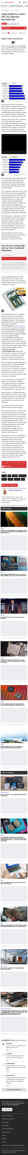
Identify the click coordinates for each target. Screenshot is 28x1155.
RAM (12, 10)
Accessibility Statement (7, 1128)
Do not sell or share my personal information (13, 1145)
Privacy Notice (21, 264)
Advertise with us (6, 1132)
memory (17, 479)
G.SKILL (10, 479)
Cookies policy (5, 1125)
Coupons (4, 1138)
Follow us (16, 33)
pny (9, 476)
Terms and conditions (7, 1115)
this (12, 400)
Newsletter (23, 33)
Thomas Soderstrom (14, 23)
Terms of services (19, 262)
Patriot (4, 479)
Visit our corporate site (13, 1104)
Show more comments (13, 1089)
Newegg (15, 476)
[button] (26, 2)
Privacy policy (5, 1122)
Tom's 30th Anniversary (16, 6)
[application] (14, 143)
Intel (23, 479)
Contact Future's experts (8, 1119)
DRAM (16, 10)
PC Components (5, 10)
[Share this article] (2, 33)
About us (4, 1135)
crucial (4, 476)
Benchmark (22, 476)
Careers (4, 1142)
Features (4, 23)
